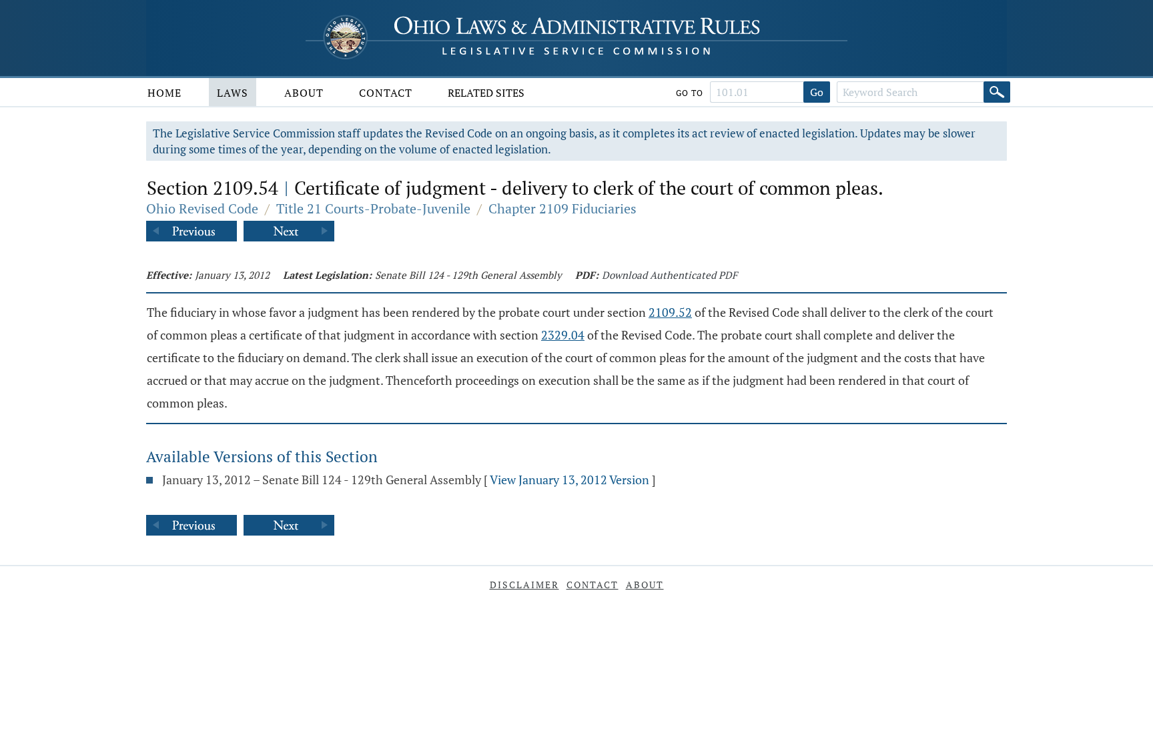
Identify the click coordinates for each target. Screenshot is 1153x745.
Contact (385, 92)
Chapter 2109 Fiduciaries (562, 208)
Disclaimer (524, 584)
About (304, 92)
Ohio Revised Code (202, 208)
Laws (232, 92)
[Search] (997, 92)
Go (816, 92)
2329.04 (563, 335)
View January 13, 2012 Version (569, 480)
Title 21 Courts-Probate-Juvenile (373, 208)
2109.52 (670, 312)
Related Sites (486, 92)
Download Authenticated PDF (669, 274)
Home (164, 92)
